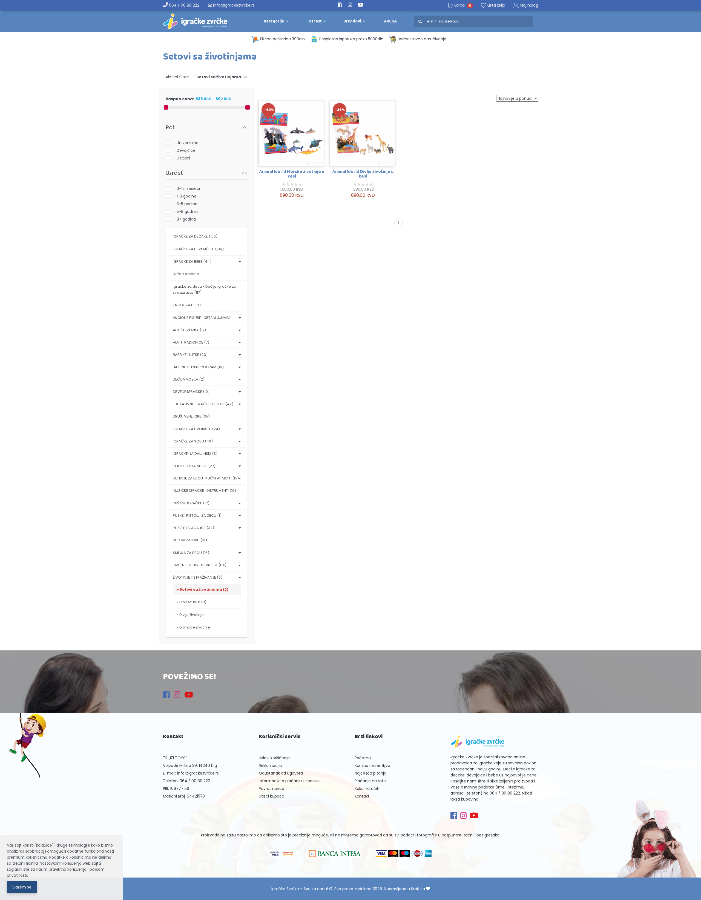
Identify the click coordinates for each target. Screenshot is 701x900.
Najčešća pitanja (370, 773)
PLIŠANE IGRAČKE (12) (191, 503)
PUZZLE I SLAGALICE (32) (193, 527)
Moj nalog (529, 5)
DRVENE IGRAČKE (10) (191, 391)
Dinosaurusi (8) (192, 602)
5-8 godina (187, 211)
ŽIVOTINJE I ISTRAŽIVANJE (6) (197, 577)
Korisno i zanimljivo (372, 765)
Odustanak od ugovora (281, 773)
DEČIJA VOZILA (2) (189, 379)
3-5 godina (187, 204)
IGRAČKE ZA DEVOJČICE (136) (198, 249)
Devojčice (186, 150)
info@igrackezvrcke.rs (233, 5)
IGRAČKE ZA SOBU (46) (193, 441)
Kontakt (362, 796)
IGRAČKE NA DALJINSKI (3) (195, 453)
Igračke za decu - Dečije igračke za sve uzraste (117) (204, 289)
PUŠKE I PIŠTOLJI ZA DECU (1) (197, 515)
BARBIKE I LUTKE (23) (190, 354)
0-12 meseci (188, 188)
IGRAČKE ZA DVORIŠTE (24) (196, 429)
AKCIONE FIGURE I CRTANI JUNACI (201, 317)
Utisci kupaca (271, 796)
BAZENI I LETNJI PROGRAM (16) (198, 367)
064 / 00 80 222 (183, 5)
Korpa (462, 5)
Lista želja (495, 5)
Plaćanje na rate (370, 781)
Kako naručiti (367, 788)
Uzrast (174, 173)
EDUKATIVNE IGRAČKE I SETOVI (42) (203, 404)
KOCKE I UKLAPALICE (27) (194, 465)
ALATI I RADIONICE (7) (191, 342)
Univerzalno (188, 142)
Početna (363, 758)
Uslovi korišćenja (274, 758)
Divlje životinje (191, 614)
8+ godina (186, 219)
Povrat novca (271, 788)
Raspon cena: (180, 99)
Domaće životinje (194, 627)
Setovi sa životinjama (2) (204, 589)
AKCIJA (390, 21)
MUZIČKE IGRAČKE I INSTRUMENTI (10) (204, 490)
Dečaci (183, 158)
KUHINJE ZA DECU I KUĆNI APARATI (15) (206, 478)
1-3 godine (186, 196)
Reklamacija (270, 765)
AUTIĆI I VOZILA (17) (189, 330)
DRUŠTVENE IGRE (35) (191, 416)
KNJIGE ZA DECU (187, 305)
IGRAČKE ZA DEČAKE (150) (195, 236)
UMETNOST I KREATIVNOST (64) (199, 565)
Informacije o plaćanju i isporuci (289, 781)
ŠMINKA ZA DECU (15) (191, 552)
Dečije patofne (186, 273)
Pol (170, 127)
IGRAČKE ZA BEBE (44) (192, 261)
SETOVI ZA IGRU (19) (190, 540)
